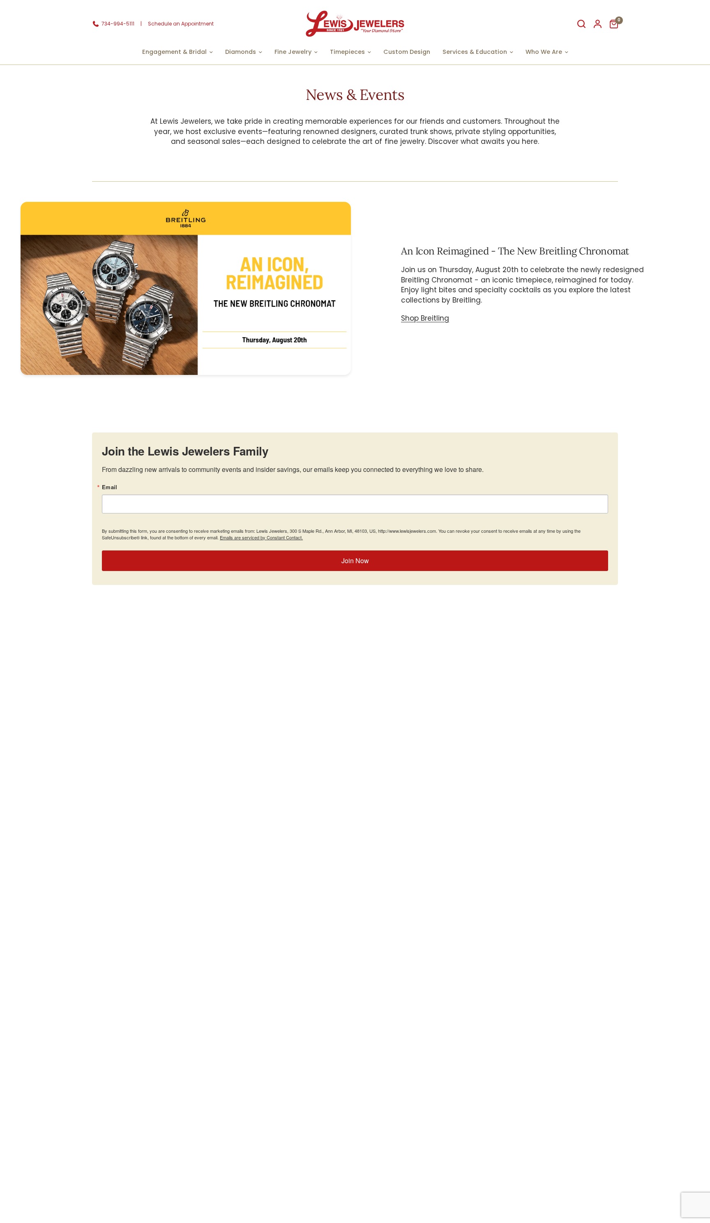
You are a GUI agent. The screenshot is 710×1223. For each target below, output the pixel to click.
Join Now (355, 560)
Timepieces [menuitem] (347, 52)
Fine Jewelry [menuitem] (292, 52)
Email (109, 487)
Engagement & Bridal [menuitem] (174, 52)
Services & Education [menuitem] (475, 52)
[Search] (581, 23)
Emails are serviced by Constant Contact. (261, 537)
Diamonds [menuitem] (240, 52)
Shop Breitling (425, 318)
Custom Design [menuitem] (406, 52)
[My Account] (598, 23)
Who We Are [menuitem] (544, 52)
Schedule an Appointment (181, 23)
